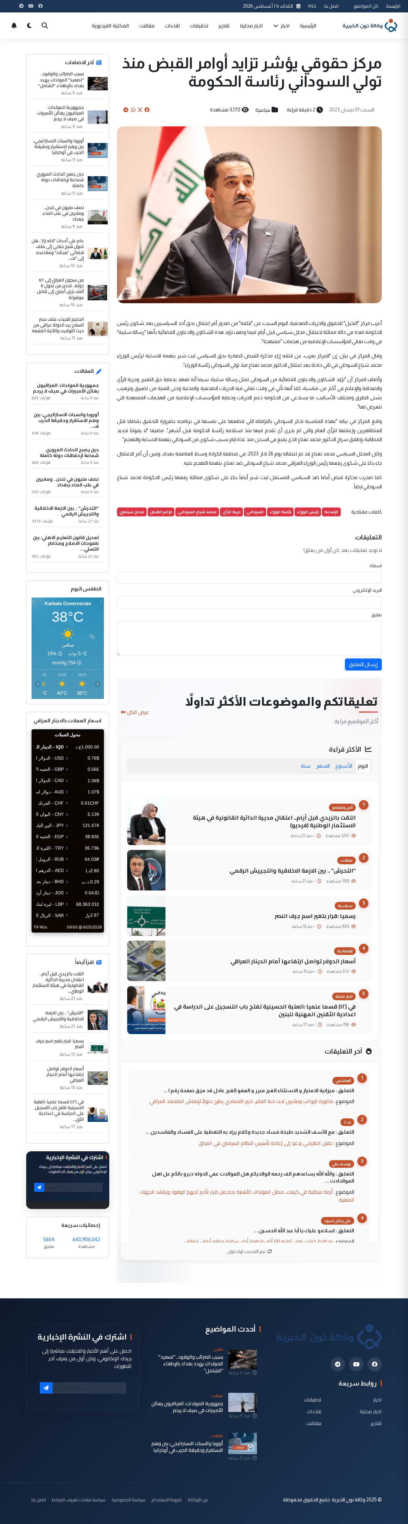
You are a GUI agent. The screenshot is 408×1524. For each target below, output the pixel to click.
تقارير (224, 25)
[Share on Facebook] (146, 110)
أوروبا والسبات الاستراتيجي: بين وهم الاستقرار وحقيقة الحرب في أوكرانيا (58, 146)
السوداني (255, 511)
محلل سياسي (132, 511)
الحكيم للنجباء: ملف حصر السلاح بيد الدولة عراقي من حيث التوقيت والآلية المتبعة (58, 325)
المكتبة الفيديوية (110, 25)
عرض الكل (138, 712)
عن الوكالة (198, 1499)
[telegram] (338, 1364)
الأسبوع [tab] (343, 766)
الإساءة (331, 511)
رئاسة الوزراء (280, 511)
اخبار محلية (251, 25)
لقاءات (172, 25)
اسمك (375, 565)
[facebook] (375, 1364)
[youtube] (356, 1364)
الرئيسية (393, 6)
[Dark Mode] (29, 25)
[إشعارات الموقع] (14, 25)
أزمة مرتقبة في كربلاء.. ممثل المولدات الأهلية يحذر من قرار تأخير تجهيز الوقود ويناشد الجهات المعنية (247, 1196)
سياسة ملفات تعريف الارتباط (79, 1499)
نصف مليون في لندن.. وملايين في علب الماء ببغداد (63, 213)
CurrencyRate (89, 936)
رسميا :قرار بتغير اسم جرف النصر (315, 916)
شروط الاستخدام (166, 1499)
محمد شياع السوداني (197, 511)
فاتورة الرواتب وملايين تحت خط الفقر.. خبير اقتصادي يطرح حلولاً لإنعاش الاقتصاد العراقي (241, 1101)
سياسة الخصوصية (128, 1499)
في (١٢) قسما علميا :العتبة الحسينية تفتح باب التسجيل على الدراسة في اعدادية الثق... (59, 1110)
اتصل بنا (331, 6)
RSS (312, 6)
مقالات (147, 25)
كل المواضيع (366, 6)
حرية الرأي (231, 511)
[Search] (44, 25)
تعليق (376, 614)
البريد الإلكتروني (367, 590)
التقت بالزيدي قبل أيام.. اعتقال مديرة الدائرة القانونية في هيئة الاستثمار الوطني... (58, 982)
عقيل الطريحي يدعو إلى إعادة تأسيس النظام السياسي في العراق (266, 1143)
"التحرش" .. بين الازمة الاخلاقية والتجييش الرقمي (292, 870)
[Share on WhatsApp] (133, 110)
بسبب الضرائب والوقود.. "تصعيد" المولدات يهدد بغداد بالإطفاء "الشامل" (61, 79)
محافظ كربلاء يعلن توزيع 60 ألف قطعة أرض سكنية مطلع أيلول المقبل (259, 1241)
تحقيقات (199, 25)
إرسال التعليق (363, 664)
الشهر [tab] (323, 766)
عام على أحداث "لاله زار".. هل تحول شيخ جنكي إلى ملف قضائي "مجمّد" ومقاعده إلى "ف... (58, 249)
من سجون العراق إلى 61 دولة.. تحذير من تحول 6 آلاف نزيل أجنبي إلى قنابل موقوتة (60, 288)
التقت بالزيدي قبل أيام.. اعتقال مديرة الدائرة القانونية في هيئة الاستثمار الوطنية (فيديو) (274, 821)
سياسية (262, 110)
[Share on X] (140, 110)
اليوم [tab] (363, 766)
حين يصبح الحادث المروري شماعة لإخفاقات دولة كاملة (60, 180)
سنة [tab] (305, 766)
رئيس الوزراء (307, 511)
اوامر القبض (161, 511)
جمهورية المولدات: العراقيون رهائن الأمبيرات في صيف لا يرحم (60, 113)
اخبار (285, 25)
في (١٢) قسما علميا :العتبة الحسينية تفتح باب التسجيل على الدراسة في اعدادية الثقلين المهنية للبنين (265, 1010)
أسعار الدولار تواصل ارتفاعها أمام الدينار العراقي (293, 961)
